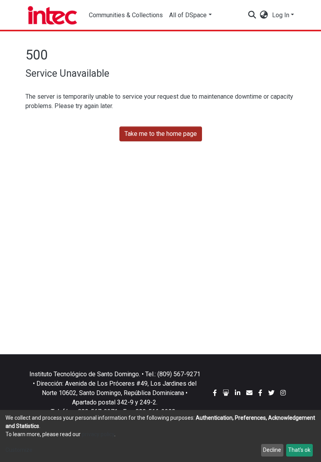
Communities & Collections (126, 15)
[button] (264, 15)
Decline (272, 450)
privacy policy (98, 434)
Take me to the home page (160, 133)
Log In (280, 15)
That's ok (299, 450)
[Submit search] (252, 15)
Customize (18, 450)
